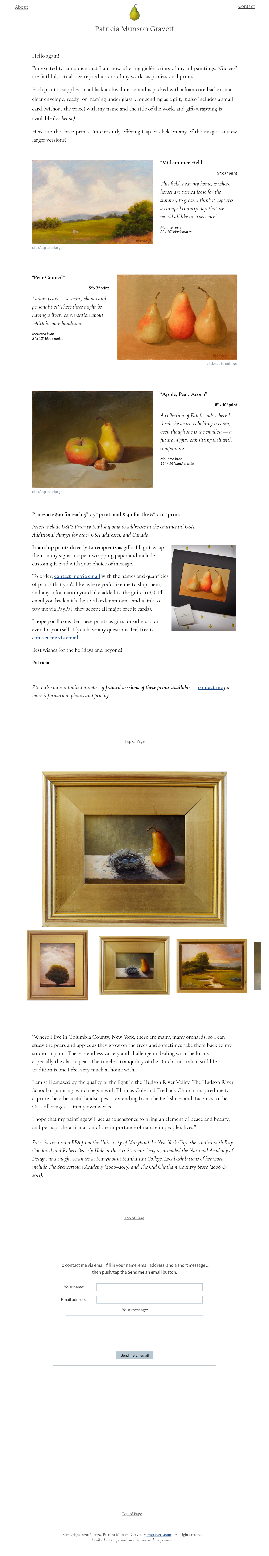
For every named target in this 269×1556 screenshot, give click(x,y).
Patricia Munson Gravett (134, 28)
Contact (246, 6)
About (21, 7)
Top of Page (135, 741)
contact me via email (77, 576)
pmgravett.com (158, 1534)
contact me (210, 687)
